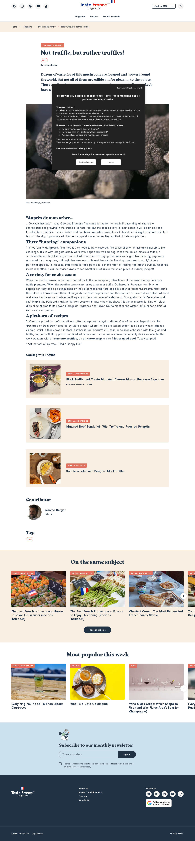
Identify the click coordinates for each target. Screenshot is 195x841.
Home (14, 27)
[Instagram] (22, 6)
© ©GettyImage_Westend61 (38, 203)
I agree (111, 162)
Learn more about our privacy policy (74, 148)
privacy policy (85, 767)
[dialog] (98, 127)
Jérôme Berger (51, 65)
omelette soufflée (65, 338)
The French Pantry (47, 27)
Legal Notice (37, 834)
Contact (83, 796)
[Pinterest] (30, 6)
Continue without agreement (129, 88)
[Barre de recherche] (181, 6)
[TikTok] (46, 6)
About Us (83, 788)
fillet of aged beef (124, 338)
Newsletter (84, 800)
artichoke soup (92, 338)
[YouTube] (38, 6)
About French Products (90, 792)
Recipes (94, 16)
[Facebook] (14, 6)
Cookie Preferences (20, 834)
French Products (111, 16)
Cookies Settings (86, 162)
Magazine (80, 16)
